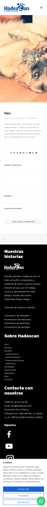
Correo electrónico (13, 208)
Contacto (8, 379)
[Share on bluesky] (29, 152)
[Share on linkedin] (23, 152)
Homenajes (9, 367)
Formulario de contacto (16, 409)
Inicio (6, 344)
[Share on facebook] (11, 152)
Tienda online (10, 370)
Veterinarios (9, 373)
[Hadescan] (16, 7)
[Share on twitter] (14, 152)
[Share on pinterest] (20, 152)
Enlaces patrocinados (14, 360)
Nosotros (8, 351)
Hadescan (33, 118)
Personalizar (24, 496)
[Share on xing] (32, 152)
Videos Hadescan (12, 357)
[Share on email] (36, 152)
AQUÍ (38, 482)
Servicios (8, 348)
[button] (41, 7)
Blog (6, 376)
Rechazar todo (23, 502)
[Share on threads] (17, 152)
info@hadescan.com (21, 406)
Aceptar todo (23, 489)
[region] (23, 483)
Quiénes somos (12, 354)
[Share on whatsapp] (26, 152)
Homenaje (21, 118)
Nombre (8, 196)
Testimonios (10, 364)
